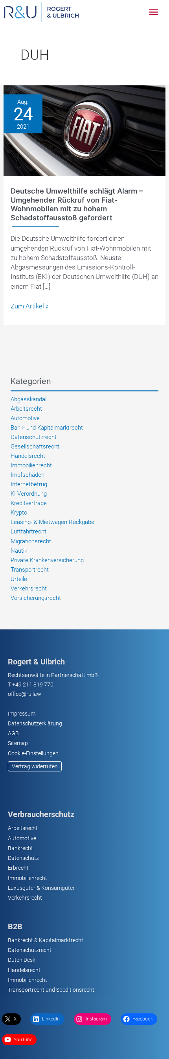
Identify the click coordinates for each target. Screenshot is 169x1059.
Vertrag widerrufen (35, 766)
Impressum (21, 713)
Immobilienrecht (31, 465)
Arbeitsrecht (26, 408)
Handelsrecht (28, 455)
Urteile (19, 579)
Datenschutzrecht (34, 437)
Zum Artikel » (30, 306)
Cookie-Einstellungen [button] (33, 753)
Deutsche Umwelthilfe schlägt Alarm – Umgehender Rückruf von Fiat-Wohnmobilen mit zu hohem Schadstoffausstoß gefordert (77, 203)
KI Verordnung (29, 493)
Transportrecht (30, 569)
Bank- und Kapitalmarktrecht (47, 427)
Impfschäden (27, 474)
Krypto (19, 512)
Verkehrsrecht (29, 588)
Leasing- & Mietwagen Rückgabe (52, 522)
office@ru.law (24, 694)
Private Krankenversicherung (47, 560)
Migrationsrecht (31, 541)
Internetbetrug (29, 484)
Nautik (19, 550)
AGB (13, 733)
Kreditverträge (29, 503)
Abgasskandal (28, 399)
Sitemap (18, 743)
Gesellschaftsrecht (35, 446)
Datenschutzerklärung (35, 723)
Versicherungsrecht (36, 597)
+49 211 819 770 (32, 684)
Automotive (25, 418)
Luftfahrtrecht (28, 531)
